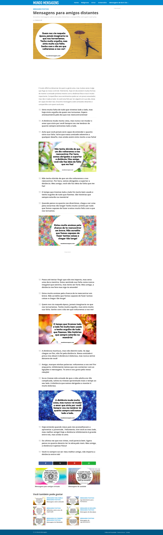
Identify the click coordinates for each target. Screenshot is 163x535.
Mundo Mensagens (42, 532)
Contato (128, 532)
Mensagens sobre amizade (55, 502)
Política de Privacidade (110, 532)
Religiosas (85, 3)
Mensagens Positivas (41, 9)
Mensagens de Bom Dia (118, 3)
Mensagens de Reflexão (88, 508)
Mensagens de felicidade (54, 522)
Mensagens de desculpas (88, 512)
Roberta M (38, 20)
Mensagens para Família (55, 498)
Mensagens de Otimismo (55, 518)
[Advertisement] (67, 74)
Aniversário (102, 3)
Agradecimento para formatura (86, 500)
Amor (93, 3)
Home (76, 3)
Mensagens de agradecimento (85, 521)
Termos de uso (121, 532)
